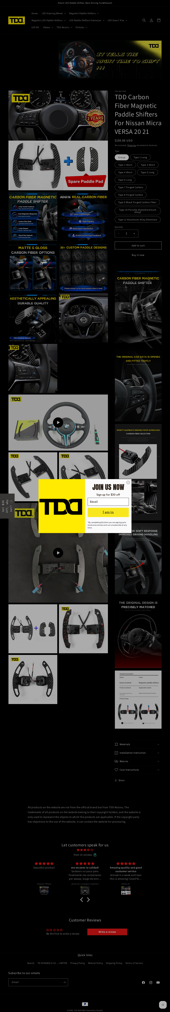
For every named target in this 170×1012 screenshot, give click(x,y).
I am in (108, 512)
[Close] (128, 482)
